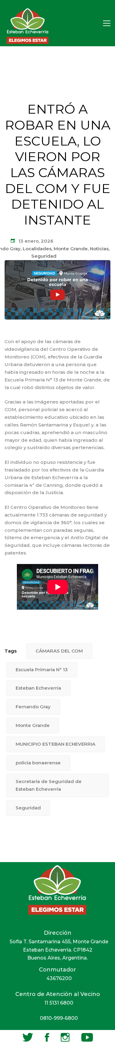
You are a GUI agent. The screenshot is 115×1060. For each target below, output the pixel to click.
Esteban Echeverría (38, 688)
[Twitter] (27, 1037)
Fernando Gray (33, 707)
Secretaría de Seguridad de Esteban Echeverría (49, 785)
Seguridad (43, 256)
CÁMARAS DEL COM (59, 651)
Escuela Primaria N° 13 (42, 669)
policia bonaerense (38, 763)
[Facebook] (46, 1037)
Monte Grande (71, 249)
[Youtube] (87, 1037)
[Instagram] (65, 1037)
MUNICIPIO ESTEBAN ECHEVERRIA (55, 744)
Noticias (99, 249)
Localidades (37, 249)
